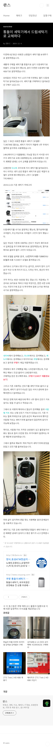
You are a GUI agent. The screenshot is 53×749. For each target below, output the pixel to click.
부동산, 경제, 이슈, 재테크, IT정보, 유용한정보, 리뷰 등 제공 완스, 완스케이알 (20, 706)
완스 (7, 5)
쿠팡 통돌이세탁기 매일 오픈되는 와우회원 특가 (18, 578)
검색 (42, 5)
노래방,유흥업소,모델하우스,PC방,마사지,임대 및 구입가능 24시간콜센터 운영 (18, 564)
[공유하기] (11, 597)
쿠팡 (35, 359)
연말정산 (33, 15)
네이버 (6, 355)
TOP (47, 744)
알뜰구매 (47, 15)
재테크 (19, 15)
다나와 (14, 167)
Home (6, 15)
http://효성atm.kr (14, 555)
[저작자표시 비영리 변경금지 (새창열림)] (33, 597)
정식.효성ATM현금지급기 (18, 559)
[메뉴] (48, 5)
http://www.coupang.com (18, 575)
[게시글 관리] (14, 597)
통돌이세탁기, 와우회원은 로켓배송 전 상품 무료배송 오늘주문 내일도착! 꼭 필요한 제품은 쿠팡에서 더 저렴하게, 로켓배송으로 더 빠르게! (18, 584)
